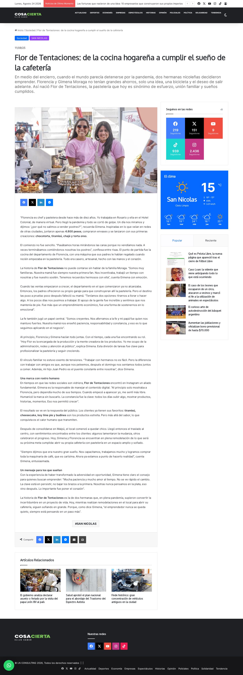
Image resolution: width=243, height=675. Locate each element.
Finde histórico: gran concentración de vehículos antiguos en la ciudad (127, 598)
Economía (107, 13)
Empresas (120, 13)
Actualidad (80, 13)
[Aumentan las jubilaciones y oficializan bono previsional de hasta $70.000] (176, 327)
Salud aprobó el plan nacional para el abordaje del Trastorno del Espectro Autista (86, 598)
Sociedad (30, 30)
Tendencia (216, 13)
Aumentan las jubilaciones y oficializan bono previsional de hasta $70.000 (204, 326)
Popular (177, 240)
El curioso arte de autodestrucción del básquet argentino (204, 310)
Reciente (210, 240)
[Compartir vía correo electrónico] (74, 539)
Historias (150, 13)
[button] (9, 665)
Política (188, 13)
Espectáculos (135, 13)
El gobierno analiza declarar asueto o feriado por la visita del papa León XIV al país (39, 598)
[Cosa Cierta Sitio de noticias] (28, 15)
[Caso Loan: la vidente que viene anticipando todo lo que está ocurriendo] (176, 274)
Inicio (20, 30)
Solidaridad (201, 13)
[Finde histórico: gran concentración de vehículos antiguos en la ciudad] (132, 580)
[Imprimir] (82, 539)
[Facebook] (23, 202)
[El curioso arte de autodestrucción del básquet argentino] (176, 312)
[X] (32, 202)
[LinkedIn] (40, 202)
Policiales (175, 13)
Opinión (163, 13)
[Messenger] (49, 202)
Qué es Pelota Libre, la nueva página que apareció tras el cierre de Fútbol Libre (205, 257)
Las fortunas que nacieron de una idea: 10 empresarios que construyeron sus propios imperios (130, 3)
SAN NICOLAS (39, 38)
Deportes (94, 13)
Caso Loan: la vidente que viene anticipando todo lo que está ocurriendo (203, 273)
